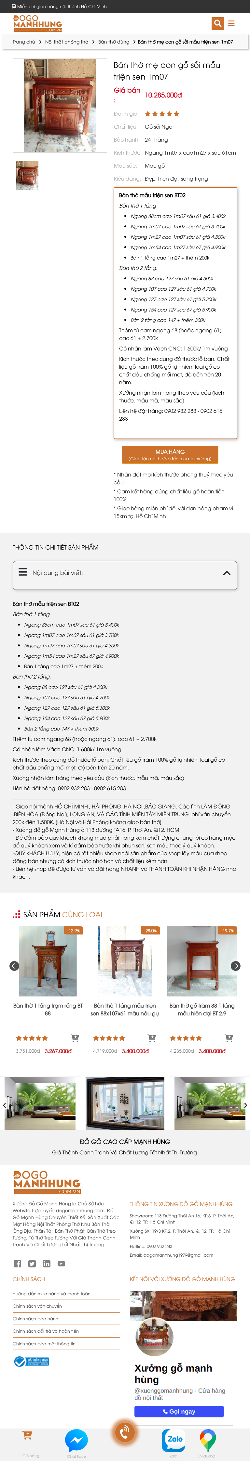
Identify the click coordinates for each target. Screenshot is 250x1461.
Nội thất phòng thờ (66, 41)
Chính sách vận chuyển (37, 1306)
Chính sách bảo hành (35, 1318)
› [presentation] (246, 1103)
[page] (17, 1262)
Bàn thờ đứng (113, 41)
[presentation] (14, 966)
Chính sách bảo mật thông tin (44, 1343)
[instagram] (46, 1262)
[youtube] (61, 1262)
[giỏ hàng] (30, 1440)
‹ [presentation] (5, 1103)
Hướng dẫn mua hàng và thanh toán (51, 1293)
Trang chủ (24, 41)
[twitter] (32, 1262)
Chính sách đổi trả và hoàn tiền (46, 1331)
